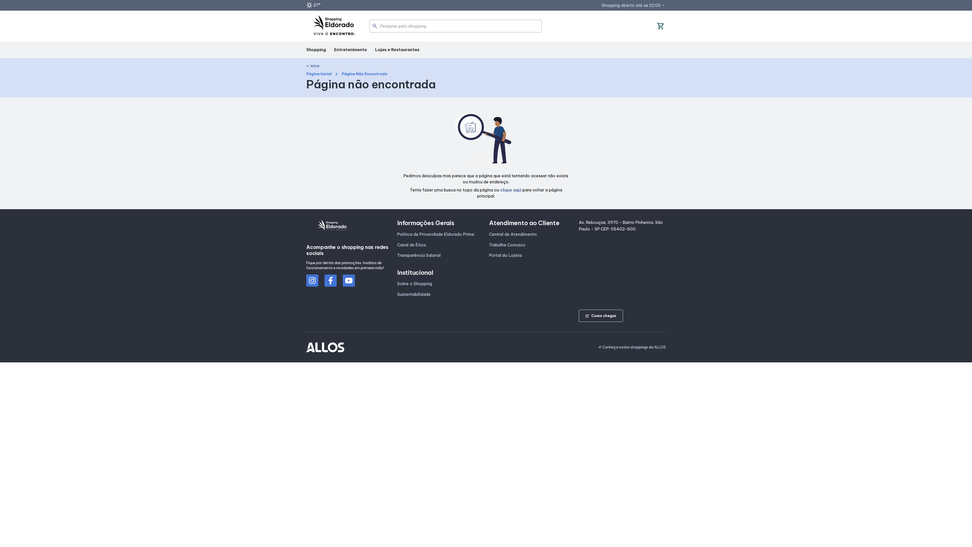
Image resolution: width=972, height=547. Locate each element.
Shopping (316, 49)
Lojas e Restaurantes (397, 49)
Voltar (313, 66)
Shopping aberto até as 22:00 (633, 5)
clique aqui (510, 189)
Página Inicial (319, 74)
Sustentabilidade (414, 294)
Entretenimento (350, 49)
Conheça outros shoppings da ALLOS (632, 347)
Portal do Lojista (505, 255)
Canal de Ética (411, 244)
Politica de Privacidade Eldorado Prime (435, 234)
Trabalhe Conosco (507, 244)
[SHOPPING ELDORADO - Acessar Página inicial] (334, 26)
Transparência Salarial (419, 255)
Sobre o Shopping (414, 283)
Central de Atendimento (513, 234)
